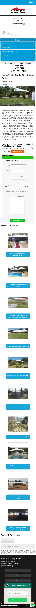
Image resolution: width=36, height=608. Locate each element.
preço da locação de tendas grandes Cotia (18, 346)
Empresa (18, 575)
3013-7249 (19, 18)
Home (18, 570)
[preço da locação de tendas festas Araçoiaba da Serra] (18, 240)
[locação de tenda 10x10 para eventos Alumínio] (18, 483)
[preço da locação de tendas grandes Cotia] (18, 333)
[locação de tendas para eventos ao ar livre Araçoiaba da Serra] (18, 362)
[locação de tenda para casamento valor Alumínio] (18, 452)
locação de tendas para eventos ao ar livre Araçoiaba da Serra (18, 376)
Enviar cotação (17, 220)
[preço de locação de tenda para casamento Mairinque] (18, 514)
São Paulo (8, 542)
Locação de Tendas (6, 47)
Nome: (9, 165)
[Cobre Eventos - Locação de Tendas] (18, 9)
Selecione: (8, 539)
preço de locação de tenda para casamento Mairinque (18, 528)
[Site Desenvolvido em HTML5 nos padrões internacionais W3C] (13, 605)
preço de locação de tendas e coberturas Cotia (18, 407)
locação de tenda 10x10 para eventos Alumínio (18, 497)
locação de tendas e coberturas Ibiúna (18, 437)
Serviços (18, 40)
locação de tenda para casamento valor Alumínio (18, 466)
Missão (18, 580)
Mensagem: (21, 196)
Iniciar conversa (17, 600)
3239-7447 (19, 21)
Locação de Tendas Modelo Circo (9, 51)
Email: (9, 171)
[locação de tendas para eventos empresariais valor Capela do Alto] (18, 302)
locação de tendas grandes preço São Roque (18, 285)
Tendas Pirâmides (6, 59)
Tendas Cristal (5, 55)
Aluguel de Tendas (6, 43)
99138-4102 (18, 24)
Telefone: (23, 177)
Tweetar (5, 84)
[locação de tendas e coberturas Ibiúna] (18, 423)
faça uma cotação (17, 151)
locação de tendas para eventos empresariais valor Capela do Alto (18, 316)
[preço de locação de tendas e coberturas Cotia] (18, 392)
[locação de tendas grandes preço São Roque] (18, 271)
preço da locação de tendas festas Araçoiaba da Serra (18, 254)
